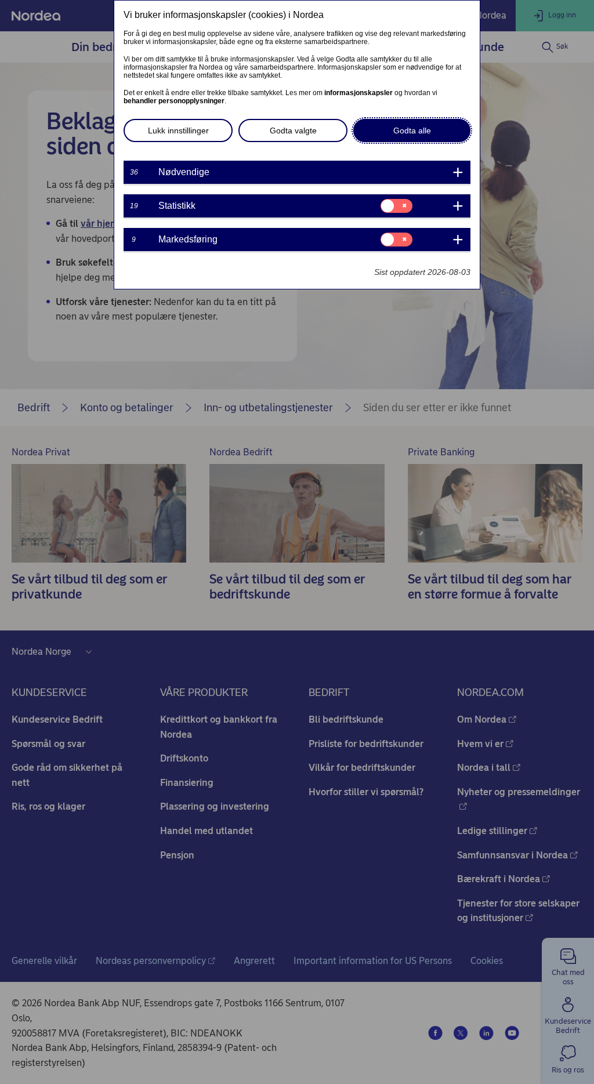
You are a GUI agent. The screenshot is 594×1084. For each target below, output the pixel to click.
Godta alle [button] (412, 130)
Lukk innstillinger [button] (178, 130)
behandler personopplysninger (174, 101)
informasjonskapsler (358, 93)
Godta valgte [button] (293, 130)
